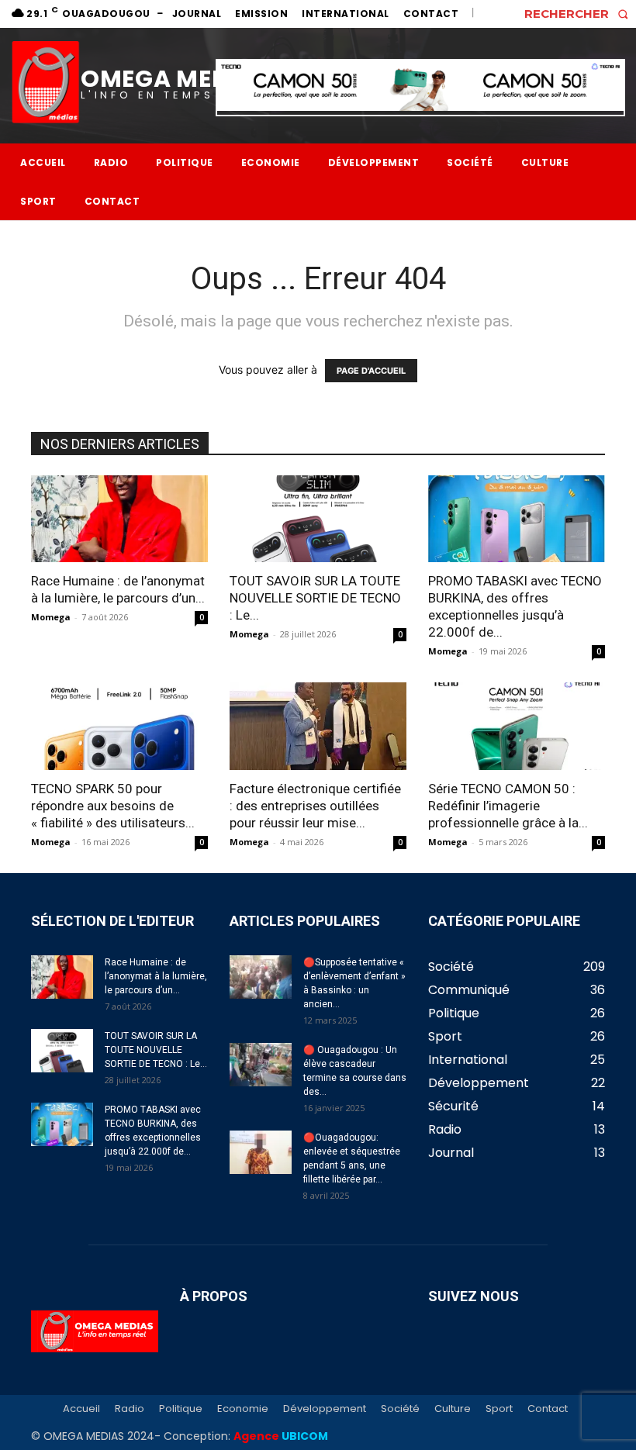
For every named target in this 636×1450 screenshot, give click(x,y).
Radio (129, 1409)
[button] (580, 13)
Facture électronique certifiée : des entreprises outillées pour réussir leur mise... (315, 805)
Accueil (81, 1409)
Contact (547, 1409)
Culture (452, 1409)
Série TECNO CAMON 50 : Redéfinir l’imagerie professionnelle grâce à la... (508, 805)
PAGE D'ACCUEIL (371, 370)
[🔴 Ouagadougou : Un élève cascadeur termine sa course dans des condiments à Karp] (261, 1064)
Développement (324, 1409)
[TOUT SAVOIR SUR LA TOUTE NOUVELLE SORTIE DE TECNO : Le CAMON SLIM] (318, 519)
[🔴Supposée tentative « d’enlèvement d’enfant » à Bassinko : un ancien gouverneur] (261, 977)
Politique (180, 1409)
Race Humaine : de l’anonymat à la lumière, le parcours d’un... (156, 976)
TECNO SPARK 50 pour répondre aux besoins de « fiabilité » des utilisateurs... (113, 805)
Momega (51, 617)
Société (400, 1409)
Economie (242, 1409)
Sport (499, 1409)
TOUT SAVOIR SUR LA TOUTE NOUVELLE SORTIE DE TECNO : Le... (315, 598)
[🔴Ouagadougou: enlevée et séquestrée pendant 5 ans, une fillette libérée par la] (261, 1152)
